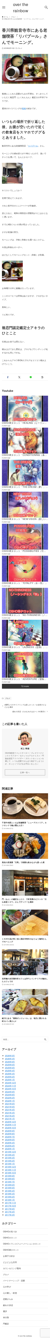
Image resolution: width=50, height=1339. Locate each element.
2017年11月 (10, 1202)
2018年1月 (10, 1199)
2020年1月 (10, 1148)
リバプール (33, 145)
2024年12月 (10, 1082)
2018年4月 (10, 1190)
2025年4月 (10, 1070)
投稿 (24, 108)
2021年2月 (10, 1115)
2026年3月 (10, 1058)
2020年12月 (10, 1121)
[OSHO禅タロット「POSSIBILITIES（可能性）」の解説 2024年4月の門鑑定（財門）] (25, 537)
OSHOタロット (10, 1237)
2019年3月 (10, 1157)
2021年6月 (10, 1103)
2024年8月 (10, 1094)
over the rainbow (20, 7)
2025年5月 (10, 1067)
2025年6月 (10, 1064)
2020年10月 (10, 1127)
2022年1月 (10, 1100)
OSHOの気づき (10, 1231)
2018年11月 (10, 1169)
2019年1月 (10, 1163)
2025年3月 (10, 1073)
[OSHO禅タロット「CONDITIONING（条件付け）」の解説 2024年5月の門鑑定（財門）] (25, 440)
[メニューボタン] (4, 7)
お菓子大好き (9, 1255)
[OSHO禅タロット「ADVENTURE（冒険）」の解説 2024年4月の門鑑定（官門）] (25, 665)
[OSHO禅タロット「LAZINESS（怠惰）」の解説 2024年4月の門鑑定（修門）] (25, 633)
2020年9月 (10, 1130)
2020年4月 (10, 1142)
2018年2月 (10, 1196)
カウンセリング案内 (12, 1268)
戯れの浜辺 (8, 1305)
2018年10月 (10, 1172)
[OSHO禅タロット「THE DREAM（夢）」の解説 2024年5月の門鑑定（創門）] (25, 473)
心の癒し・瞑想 (10, 1292)
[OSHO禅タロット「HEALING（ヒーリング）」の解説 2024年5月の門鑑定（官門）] (25, 409)
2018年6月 (10, 1184)
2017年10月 (10, 1205)
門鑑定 (6, 1323)
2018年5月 (10, 1187)
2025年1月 (10, 1079)
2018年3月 (10, 1193)
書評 (5, 1311)
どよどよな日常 (10, 1262)
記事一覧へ (25, 772)
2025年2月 (10, 1076)
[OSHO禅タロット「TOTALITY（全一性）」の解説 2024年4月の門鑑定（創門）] (25, 569)
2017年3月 (10, 1214)
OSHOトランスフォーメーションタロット (22, 1243)
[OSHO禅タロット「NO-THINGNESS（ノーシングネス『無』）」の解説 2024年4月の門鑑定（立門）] (25, 601)
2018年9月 (10, 1175)
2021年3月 (10, 1112)
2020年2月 (10, 1145)
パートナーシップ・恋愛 (14, 1280)
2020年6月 (10, 1139)
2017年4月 (10, 1211)
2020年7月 (10, 1136)
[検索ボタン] (46, 7)
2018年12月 (10, 1166)
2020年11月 (10, 1124)
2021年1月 (10, 1118)
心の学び (7, 1286)
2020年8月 (10, 1133)
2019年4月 (10, 1154)
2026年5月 (10, 1055)
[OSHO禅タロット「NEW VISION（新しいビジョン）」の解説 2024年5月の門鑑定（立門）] (25, 505)
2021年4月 (10, 1109)
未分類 (6, 1317)
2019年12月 (10, 1151)
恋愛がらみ (8, 1298)
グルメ (20, 48)
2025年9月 (10, 1061)
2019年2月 (10, 1160)
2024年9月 (10, 1091)
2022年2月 (10, 1097)
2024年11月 (10, 1085)
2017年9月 (10, 1208)
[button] (7, 377)
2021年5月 (10, 1106)
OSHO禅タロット (11, 1249)
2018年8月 (10, 1178)
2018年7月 (10, 1181)
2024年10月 (10, 1088)
